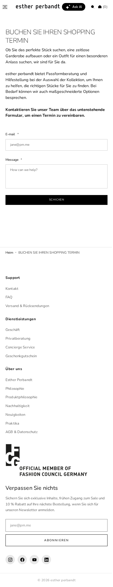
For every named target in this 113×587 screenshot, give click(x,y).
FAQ (8, 303)
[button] (5, 7)
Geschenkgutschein (21, 361)
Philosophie (14, 394)
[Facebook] (22, 565)
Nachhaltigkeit (17, 412)
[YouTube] (34, 565)
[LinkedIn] (46, 565)
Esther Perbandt (18, 385)
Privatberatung (17, 344)
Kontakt (11, 294)
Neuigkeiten (15, 420)
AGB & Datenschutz (21, 438)
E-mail (10, 140)
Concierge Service (20, 353)
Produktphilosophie (21, 403)
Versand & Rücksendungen (27, 312)
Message (12, 165)
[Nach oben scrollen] (101, 579)
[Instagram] (10, 565)
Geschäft (12, 335)
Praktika (12, 429)
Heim (9, 258)
